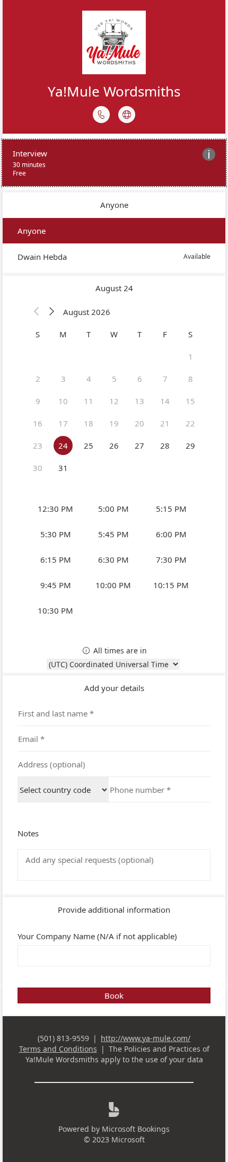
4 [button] (88, 378)
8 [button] (190, 378)
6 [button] (139, 378)
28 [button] (165, 445)
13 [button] (139, 401)
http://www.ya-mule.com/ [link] (145, 1038)
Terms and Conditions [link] (58, 1049)
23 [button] (37, 445)
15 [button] (190, 401)
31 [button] (63, 467)
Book (114, 995)
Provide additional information (114, 909)
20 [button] (139, 423)
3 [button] (63, 378)
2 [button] (38, 378)
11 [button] (88, 401)
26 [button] (114, 445)
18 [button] (88, 423)
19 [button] (114, 423)
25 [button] (88, 445)
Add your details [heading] (114, 688)
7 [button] (165, 378)
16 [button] (37, 423)
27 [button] (139, 445)
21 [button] (165, 423)
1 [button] (190, 356)
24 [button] (63, 445)
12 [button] (114, 401)
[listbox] (114, 243)
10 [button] (63, 401)
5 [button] (114, 378)
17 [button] (63, 423)
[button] (36, 312)
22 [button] (190, 423)
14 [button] (165, 401)
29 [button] (190, 445)
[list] (114, 162)
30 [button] (37, 467)
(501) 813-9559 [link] (63, 1038)
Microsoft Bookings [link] (136, 1129)
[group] (114, 559)
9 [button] (38, 401)
